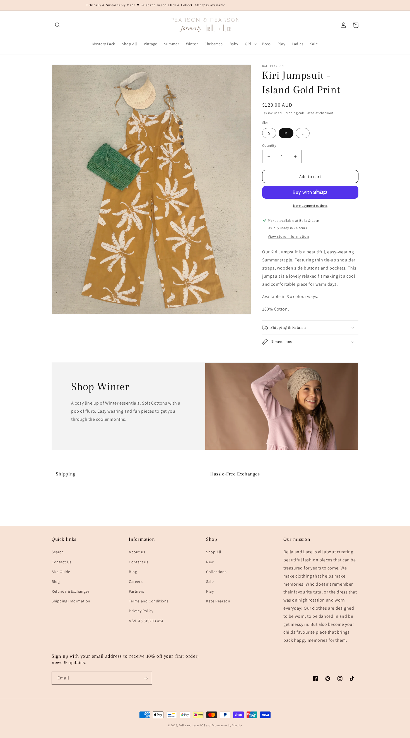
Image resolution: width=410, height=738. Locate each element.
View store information (288, 236)
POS (202, 725)
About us (137, 551)
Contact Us (61, 561)
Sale (210, 581)
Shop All (213, 551)
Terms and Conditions (148, 601)
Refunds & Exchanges (71, 591)
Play (210, 591)
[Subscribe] (145, 678)
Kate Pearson (218, 601)
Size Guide (61, 571)
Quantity (269, 145)
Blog (56, 581)
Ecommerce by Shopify (227, 725)
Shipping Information (71, 601)
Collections (216, 571)
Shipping (291, 113)
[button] (58, 25)
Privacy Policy (141, 610)
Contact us (138, 561)
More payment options (310, 205)
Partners (136, 591)
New (210, 561)
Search (58, 551)
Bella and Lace (189, 725)
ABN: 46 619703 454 (146, 620)
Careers (136, 581)
